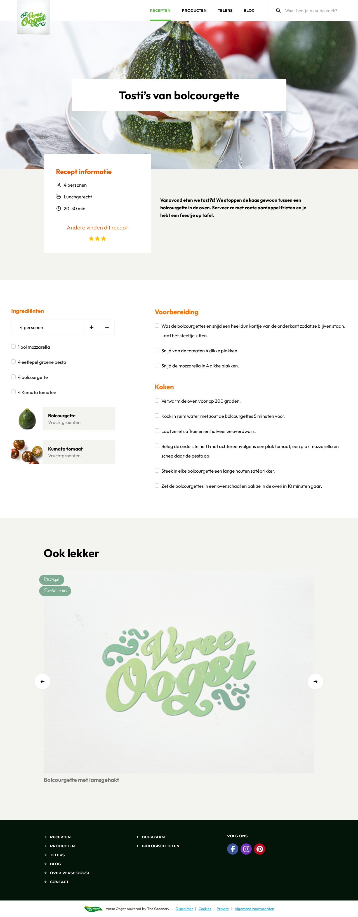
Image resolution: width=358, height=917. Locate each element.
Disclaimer (184, 908)
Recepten (160, 10)
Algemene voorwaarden (254, 908)
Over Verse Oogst (70, 873)
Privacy (223, 908)
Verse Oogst (116, 908)
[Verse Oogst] (33, 17)
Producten (194, 10)
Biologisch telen (161, 846)
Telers (225, 10)
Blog (249, 10)
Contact (59, 882)
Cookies (205, 908)
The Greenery (158, 908)
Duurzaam (153, 837)
